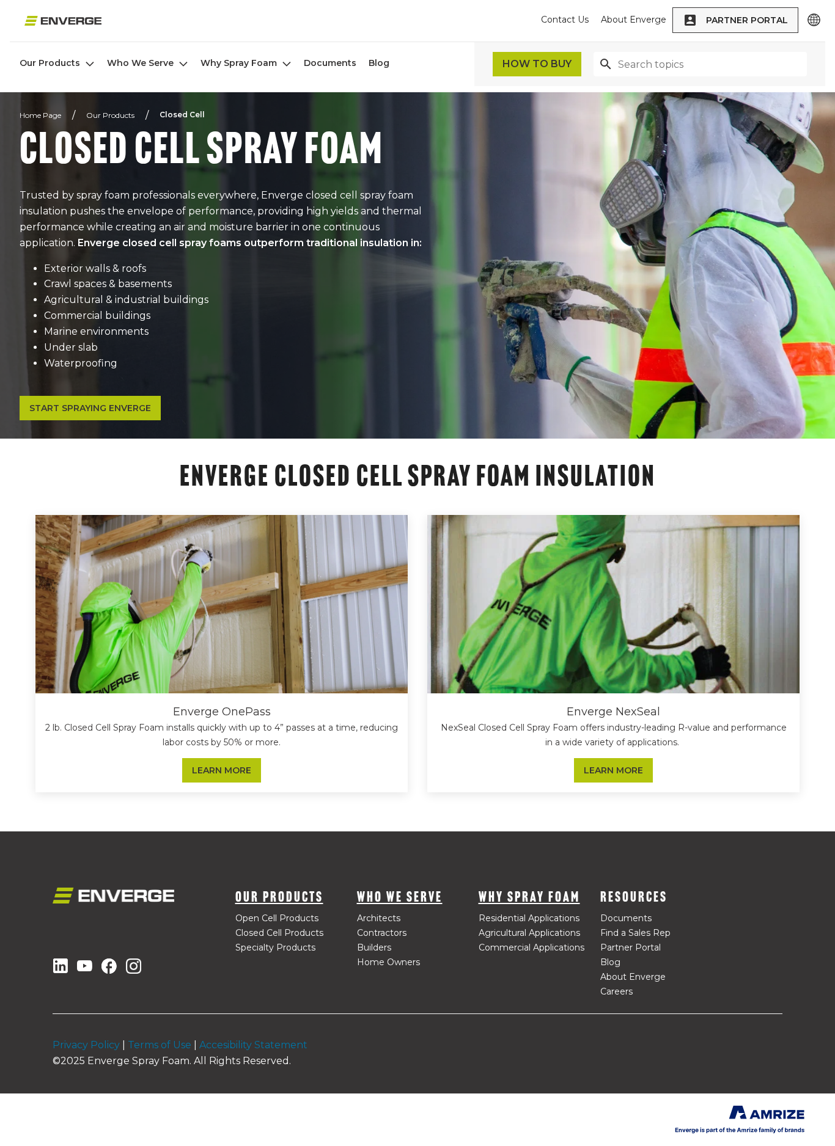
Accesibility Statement (253, 1045)
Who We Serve (140, 63)
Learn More (221, 770)
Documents (330, 63)
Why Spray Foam (238, 63)
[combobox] (700, 64)
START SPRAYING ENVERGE (90, 408)
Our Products (50, 63)
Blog (379, 63)
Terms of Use (159, 1045)
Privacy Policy (86, 1045)
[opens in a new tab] (60, 966)
